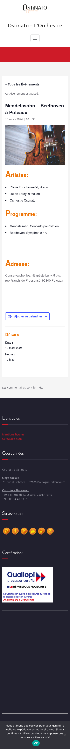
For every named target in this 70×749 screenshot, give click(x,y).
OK (36, 743)
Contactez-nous (12, 438)
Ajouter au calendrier (28, 316)
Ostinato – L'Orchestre (35, 25)
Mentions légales (13, 434)
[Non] (65, 735)
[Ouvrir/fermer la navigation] (35, 38)
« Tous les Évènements (22, 84)
